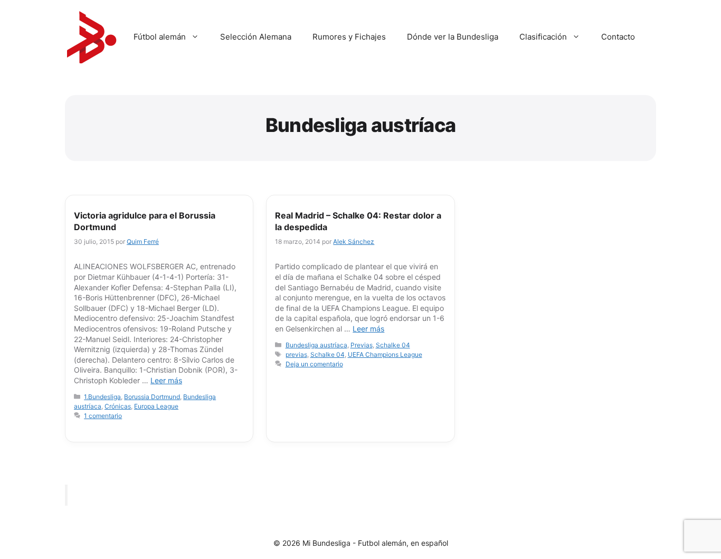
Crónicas (118, 406)
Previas (361, 345)
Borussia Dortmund (152, 397)
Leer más (166, 380)
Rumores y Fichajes (349, 37)
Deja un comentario (314, 364)
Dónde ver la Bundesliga (452, 37)
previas (296, 354)
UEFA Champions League (385, 354)
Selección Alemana (255, 37)
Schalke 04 (393, 345)
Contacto (618, 37)
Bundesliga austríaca (316, 345)
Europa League (156, 406)
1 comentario (103, 416)
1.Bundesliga (102, 397)
